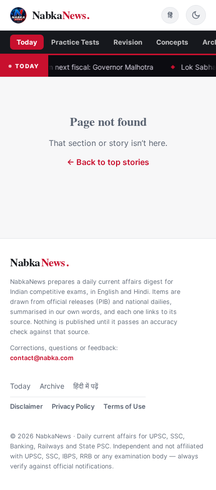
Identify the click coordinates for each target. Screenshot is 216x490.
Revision (128, 42)
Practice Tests (75, 42)
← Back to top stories (108, 162)
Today (27, 42)
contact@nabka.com (41, 358)
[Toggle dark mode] (196, 15)
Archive (52, 386)
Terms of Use (124, 406)
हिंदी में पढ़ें (85, 386)
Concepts (172, 42)
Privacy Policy (73, 406)
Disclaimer (26, 406)
